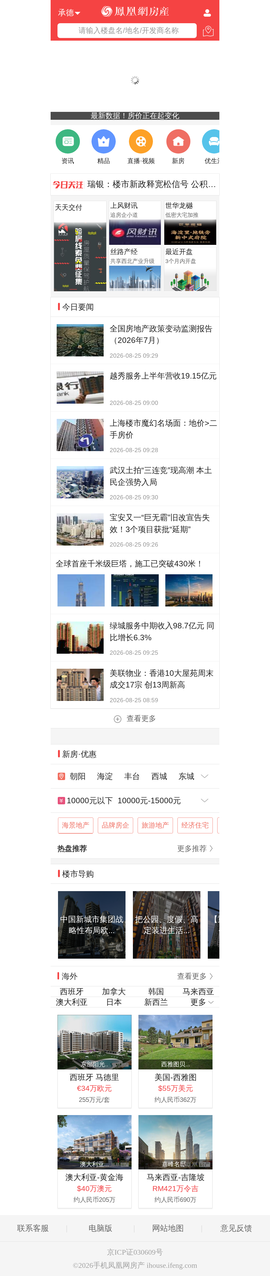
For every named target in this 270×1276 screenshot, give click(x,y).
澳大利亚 (72, 1002)
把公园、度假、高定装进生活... (166, 925)
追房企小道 (124, 215)
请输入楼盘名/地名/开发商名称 (129, 30)
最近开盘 (179, 252)
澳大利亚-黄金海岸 (94, 1178)
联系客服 (33, 1228)
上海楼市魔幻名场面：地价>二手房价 (163, 429)
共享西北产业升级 (132, 261)
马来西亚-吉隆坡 (176, 1177)
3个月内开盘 (180, 261)
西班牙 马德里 (94, 1077)
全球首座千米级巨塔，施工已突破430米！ (130, 563)
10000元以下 (90, 800)
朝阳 (78, 776)
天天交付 (68, 207)
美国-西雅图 (176, 1077)
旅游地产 (155, 825)
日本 (114, 1002)
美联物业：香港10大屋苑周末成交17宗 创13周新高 (162, 679)
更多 (198, 1002)
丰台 (132, 776)
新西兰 (156, 1002)
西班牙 (72, 991)
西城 (159, 776)
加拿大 (114, 991)
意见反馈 (236, 1228)
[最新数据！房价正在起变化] (135, 80)
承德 (66, 12)
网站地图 (168, 1228)
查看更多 (141, 718)
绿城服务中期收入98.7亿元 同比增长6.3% (162, 631)
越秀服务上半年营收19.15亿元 (163, 375)
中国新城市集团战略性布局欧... (91, 925)
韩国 (156, 991)
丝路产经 (124, 252)
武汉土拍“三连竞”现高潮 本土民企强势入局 (161, 476)
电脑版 (100, 1228)
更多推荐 (192, 848)
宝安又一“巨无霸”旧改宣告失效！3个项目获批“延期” (160, 523)
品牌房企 (115, 825)
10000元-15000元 (149, 800)
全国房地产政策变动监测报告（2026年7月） (161, 334)
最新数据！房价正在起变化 (135, 116)
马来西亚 (198, 991)
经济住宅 (195, 825)
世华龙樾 (179, 205)
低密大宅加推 (182, 215)
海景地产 (75, 825)
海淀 (105, 776)
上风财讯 (124, 205)
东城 (186, 776)
